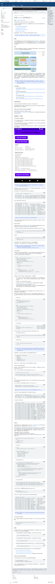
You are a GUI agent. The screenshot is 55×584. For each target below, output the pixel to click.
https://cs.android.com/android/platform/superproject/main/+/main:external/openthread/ (29, 96)
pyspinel (21, 5)
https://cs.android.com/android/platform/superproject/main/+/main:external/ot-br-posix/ (29, 98)
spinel (16, 78)
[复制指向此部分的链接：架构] (17, 46)
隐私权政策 (16, 582)
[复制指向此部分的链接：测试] (17, 527)
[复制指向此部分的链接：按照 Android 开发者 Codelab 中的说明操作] (31, 109)
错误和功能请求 (36, 577)
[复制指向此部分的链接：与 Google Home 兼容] (23, 516)
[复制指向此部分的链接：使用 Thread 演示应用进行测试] (27, 556)
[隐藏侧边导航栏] (10, 582)
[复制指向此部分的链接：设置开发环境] (21, 101)
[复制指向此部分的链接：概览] (17, 38)
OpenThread (15, 15)
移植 (9, 5)
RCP (43, 77)
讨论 (36, 32)
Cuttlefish (15, 120)
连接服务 (40, 74)
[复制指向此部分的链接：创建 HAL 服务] (21, 289)
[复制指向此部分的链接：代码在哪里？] (20, 86)
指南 (2, 3)
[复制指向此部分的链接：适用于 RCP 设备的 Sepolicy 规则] (25, 365)
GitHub (22, 32)
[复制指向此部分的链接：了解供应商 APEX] (20, 250)
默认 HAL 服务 (27, 225)
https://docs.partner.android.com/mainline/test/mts (23, 553)
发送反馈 (43, 17)
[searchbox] (6, 8)
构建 (6, 5)
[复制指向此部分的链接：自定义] (18, 422)
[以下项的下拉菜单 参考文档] (24, 1)
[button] (6, 30)
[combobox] (37, 1)
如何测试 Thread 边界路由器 (20, 31)
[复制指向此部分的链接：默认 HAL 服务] (21, 223)
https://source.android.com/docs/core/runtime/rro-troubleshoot (35, 512)
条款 (13, 582)
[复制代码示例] (44, 192)
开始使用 (2, 5)
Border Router (14, 578)
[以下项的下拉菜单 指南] (18, 1)
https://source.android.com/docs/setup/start (21, 112)
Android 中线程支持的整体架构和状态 (21, 26)
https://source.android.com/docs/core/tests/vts (23, 550)
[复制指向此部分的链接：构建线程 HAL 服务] (23, 116)
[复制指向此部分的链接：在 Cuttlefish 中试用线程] (24, 118)
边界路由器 (13, 5)
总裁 (17, 5)
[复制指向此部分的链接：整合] (16, 378)
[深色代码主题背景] (43, 192)
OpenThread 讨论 (36, 578)
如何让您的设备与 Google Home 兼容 (21, 29)
